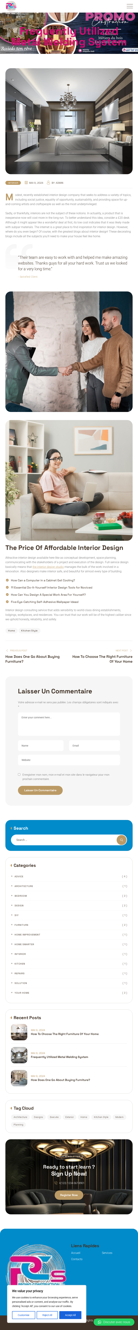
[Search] (121, 840)
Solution (21, 983)
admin (59, 182)
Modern (119, 1117)
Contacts (76, 1259)
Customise (23, 1315)
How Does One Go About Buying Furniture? (60, 1080)
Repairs (20, 973)
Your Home (22, 992)
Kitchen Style (29, 630)
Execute (54, 1117)
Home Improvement (27, 934)
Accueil (75, 1253)
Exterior (69, 1117)
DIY (17, 915)
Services (107, 1253)
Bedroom (21, 895)
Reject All (47, 1315)
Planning (18, 1124)
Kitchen (20, 963)
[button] (114, 1322)
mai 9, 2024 (38, 1030)
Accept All (70, 1315)
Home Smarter (24, 944)
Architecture (24, 886)
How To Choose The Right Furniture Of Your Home (65, 1034)
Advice (19, 876)
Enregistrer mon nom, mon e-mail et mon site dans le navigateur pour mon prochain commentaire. (65, 777)
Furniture (21, 924)
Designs (38, 1117)
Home (11, 630)
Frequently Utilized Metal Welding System (59, 1057)
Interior (13, 183)
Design (19, 905)
